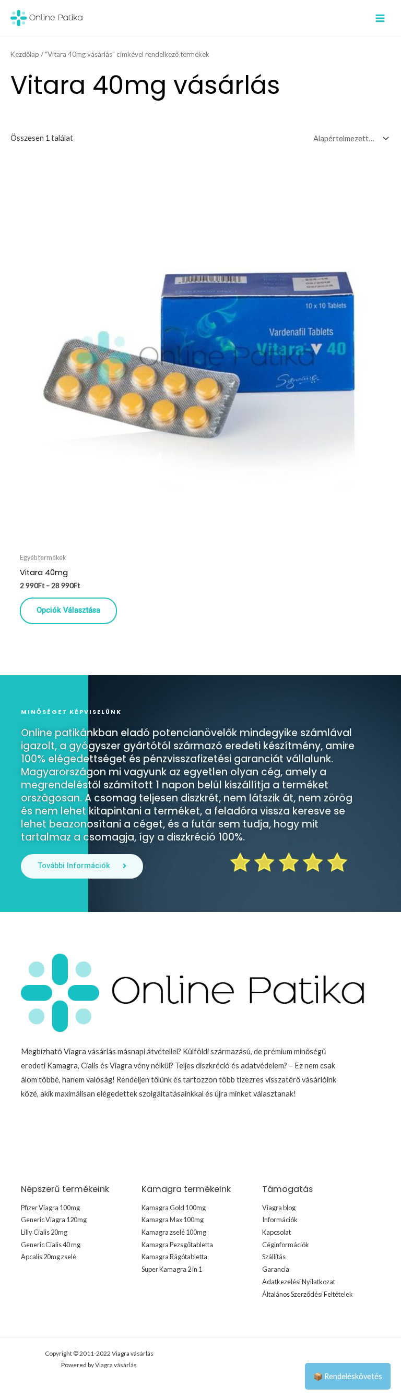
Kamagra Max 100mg (172, 1219)
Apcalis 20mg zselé (48, 1256)
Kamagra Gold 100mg (173, 1207)
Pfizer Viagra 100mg (50, 1207)
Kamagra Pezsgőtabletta (177, 1244)
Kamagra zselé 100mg (173, 1232)
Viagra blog (279, 1207)
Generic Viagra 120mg (54, 1219)
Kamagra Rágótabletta (174, 1256)
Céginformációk (285, 1244)
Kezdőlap (24, 54)
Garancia (275, 1269)
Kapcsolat (276, 1232)
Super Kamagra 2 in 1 (171, 1269)
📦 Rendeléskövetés (347, 1376)
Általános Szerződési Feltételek (307, 1294)
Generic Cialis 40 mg (50, 1244)
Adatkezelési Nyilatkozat (298, 1281)
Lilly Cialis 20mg (44, 1232)
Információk (280, 1219)
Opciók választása (68, 610)
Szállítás (274, 1256)
